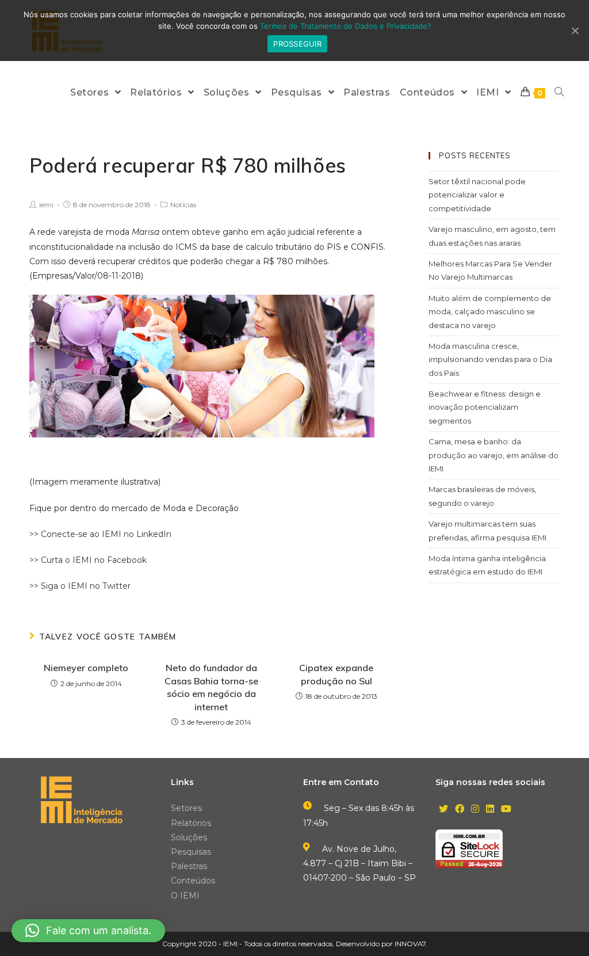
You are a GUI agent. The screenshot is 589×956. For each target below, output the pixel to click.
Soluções (189, 837)
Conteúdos (193, 880)
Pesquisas (191, 852)
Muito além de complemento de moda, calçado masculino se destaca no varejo (490, 312)
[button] (88, 930)
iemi (46, 204)
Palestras (189, 866)
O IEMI (185, 895)
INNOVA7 (410, 943)
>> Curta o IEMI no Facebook (88, 560)
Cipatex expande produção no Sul (336, 674)
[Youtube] (506, 809)
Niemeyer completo (86, 667)
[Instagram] (475, 809)
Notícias (183, 204)
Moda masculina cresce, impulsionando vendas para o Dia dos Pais (490, 359)
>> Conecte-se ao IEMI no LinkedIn (100, 534)
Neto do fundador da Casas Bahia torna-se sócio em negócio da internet (211, 687)
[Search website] (559, 92)
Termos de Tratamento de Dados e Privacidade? (345, 26)
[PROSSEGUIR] (574, 30)
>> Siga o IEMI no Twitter (80, 586)
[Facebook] (459, 809)
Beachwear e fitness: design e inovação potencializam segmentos (485, 407)
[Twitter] (443, 809)
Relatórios (191, 823)
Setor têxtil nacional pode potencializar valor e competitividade (477, 195)
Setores (186, 808)
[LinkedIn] (490, 809)
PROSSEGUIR (297, 43)
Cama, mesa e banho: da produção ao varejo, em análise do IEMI (494, 455)
